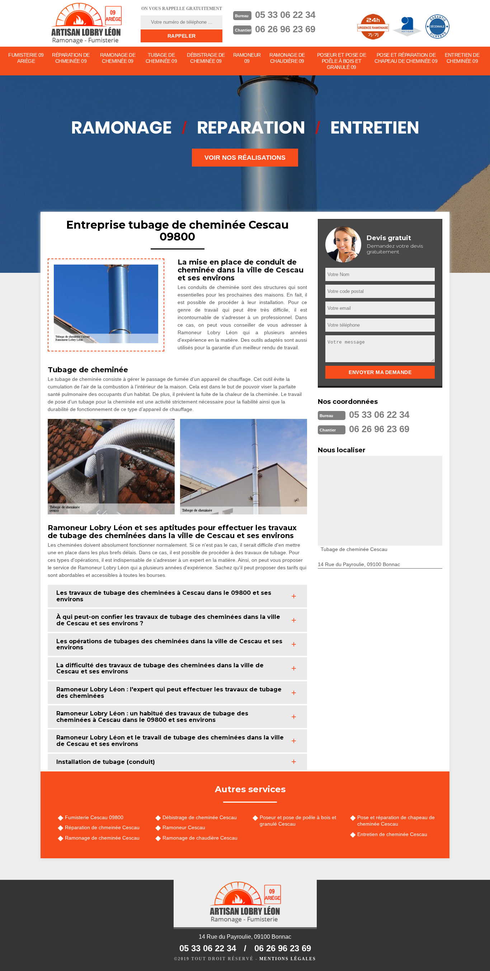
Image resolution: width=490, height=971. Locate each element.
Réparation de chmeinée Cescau (102, 827)
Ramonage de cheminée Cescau (102, 838)
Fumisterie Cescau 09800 (94, 817)
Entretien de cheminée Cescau (392, 834)
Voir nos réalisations (245, 157)
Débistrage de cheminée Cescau (199, 817)
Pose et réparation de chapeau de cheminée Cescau (396, 820)
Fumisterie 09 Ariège (26, 58)
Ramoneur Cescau (183, 827)
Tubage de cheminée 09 (161, 58)
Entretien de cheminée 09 (462, 58)
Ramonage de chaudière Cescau (199, 838)
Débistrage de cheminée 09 (206, 58)
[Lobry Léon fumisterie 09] (86, 23)
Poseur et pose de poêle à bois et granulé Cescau (298, 820)
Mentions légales (287, 958)
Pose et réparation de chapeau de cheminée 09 (405, 58)
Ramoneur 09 (247, 58)
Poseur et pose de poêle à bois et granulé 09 (341, 61)
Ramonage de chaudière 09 (287, 58)
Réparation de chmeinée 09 (71, 58)
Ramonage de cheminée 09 (118, 58)
